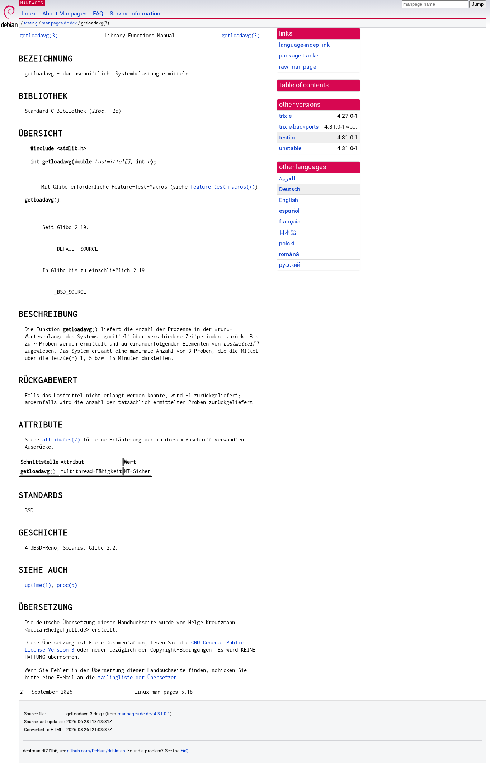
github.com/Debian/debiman (96, 750)
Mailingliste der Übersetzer (137, 677)
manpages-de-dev (59, 23)
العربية (287, 178)
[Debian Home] (9, 14)
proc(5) (67, 585)
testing (31, 23)
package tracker (299, 55)
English (288, 199)
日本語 (287, 232)
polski (287, 243)
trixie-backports (299, 126)
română (289, 254)
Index (29, 13)
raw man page (297, 66)
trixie (285, 115)
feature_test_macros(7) (222, 187)
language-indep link (304, 44)
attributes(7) (61, 439)
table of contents (304, 85)
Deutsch (289, 189)
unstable (290, 148)
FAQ (98, 13)
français (289, 221)
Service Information (135, 13)
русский (289, 265)
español (289, 210)
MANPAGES (31, 2)
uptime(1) (38, 585)
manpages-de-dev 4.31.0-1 (144, 713)
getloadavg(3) (39, 35)
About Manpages (64, 13)
